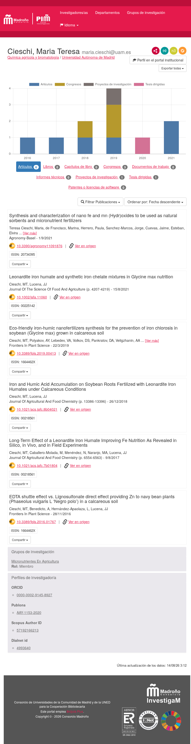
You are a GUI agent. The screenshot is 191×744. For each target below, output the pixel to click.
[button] (69, 25)
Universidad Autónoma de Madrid (88, 57)
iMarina (182, 264)
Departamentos (107, 12)
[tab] (97, 551)
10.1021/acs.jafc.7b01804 (37, 465)
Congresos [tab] (114, 166)
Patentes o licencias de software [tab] (96, 187)
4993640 (24, 647)
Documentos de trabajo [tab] (153, 166)
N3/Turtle (174, 51)
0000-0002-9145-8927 (34, 594)
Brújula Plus (75, 711)
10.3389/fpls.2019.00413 (36, 353)
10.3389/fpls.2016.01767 (36, 521)
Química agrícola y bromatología (33, 57)
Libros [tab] (50, 166)
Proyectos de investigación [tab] (99, 177)
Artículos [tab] (27, 166)
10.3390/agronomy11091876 (39, 245)
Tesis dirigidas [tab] (143, 177)
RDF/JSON (183, 51)
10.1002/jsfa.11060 (32, 297)
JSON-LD (165, 51)
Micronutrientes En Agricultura (35, 561)
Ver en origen (85, 245)
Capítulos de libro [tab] (80, 166)
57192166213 (28, 630)
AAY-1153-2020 (29, 612)
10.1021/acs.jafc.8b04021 (37, 409)
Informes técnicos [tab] (52, 177)
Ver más (30, 233)
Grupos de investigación (146, 12)
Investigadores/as (74, 12)
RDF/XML (156, 51)
